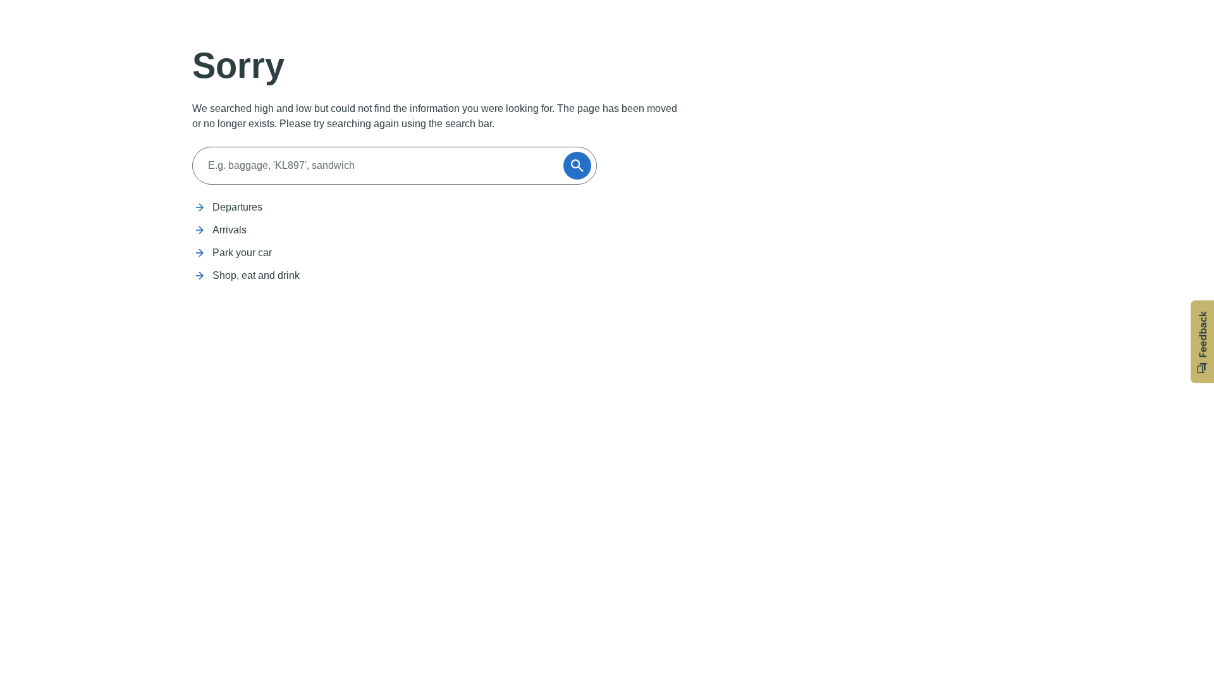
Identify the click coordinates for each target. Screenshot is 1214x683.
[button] (1202, 341)
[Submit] (577, 166)
